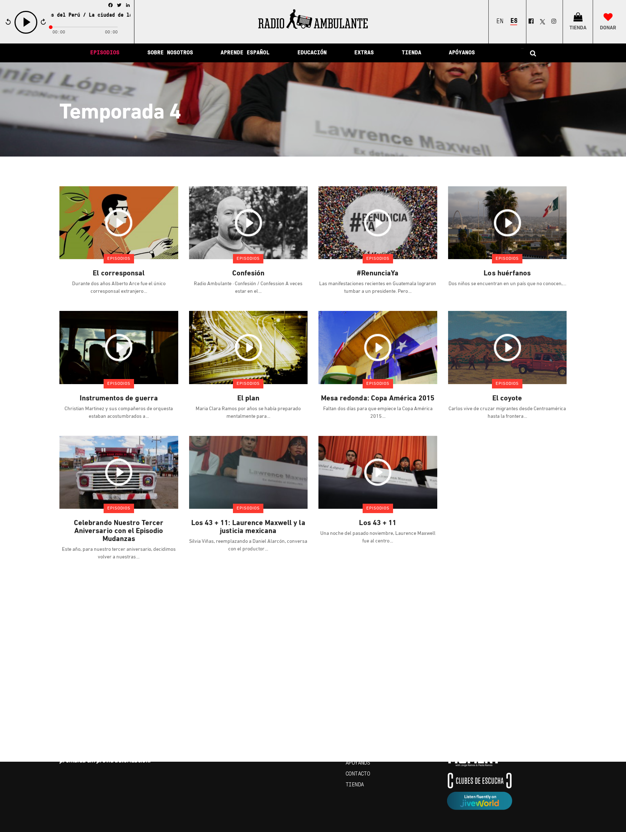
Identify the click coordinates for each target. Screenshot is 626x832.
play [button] (26, 33)
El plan (248, 398)
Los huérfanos (507, 273)
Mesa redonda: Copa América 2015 (378, 398)
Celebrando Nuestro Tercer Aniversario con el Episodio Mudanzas (118, 531)
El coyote (507, 398)
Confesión (248, 273)
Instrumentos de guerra (119, 398)
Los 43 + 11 (377, 523)
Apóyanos (358, 763)
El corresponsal (119, 273)
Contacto (358, 774)
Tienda (355, 784)
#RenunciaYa (377, 273)
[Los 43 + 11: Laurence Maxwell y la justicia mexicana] (248, 472)
